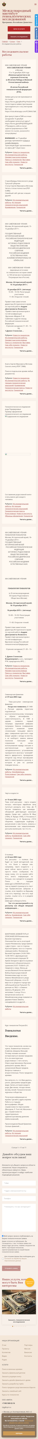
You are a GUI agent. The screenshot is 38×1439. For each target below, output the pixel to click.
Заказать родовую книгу (11, 1376)
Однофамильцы (18, 772)
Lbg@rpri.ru (6, 1407)
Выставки (26, 160)
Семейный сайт (11, 193)
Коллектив (6, 1352)
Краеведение (10, 207)
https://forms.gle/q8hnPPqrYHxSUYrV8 (20, 102)
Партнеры (28, 1345)
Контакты (28, 1356)
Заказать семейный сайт (11, 1391)
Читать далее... (26, 168)
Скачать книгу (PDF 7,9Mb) (15, 366)
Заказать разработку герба (13, 1384)
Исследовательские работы (16, 155)
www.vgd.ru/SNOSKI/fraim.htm (17, 884)
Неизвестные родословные (16, 157)
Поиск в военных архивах (12, 1369)
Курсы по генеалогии (10, 1395)
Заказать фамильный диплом (13, 1373)
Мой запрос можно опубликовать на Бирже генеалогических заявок (17, 1237)
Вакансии (28, 1352)
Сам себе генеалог (12, 162)
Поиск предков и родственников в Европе (18, 1387)
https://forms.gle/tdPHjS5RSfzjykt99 (18, 123)
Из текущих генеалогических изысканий (17, 383)
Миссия (27, 1349)
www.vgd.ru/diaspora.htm (15, 901)
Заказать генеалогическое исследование (19, 1321)
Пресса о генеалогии (13, 160)
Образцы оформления (14, 516)
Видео (4, 1356)
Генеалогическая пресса (15, 388)
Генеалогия (18, 164)
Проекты (5, 1349)
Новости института (24, 513)
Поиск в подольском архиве (16, 371)
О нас (4, 1345)
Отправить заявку (11, 1268)
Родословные (10, 513)
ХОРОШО (19, 1433)
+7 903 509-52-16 (8, 1403)
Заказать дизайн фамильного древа (16, 1380)
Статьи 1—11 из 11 (19, 1147)
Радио (4, 1360)
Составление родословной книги (18, 494)
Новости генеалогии (21, 152)
